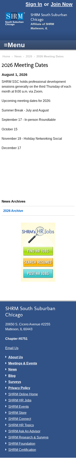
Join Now (62, 4)
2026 (29, 56)
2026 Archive (13, 211)
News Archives (13, 201)
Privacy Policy (19, 388)
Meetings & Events (22, 363)
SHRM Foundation (21, 443)
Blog (12, 375)
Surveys (14, 382)
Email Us (11, 348)
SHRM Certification (22, 449)
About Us (15, 357)
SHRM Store (17, 412)
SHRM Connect (19, 419)
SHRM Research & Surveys (28, 437)
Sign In (34, 4)
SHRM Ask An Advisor (24, 431)
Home (6, 56)
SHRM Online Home (23, 394)
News (17, 56)
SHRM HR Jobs (19, 400)
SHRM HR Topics (21, 425)
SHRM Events (18, 406)
